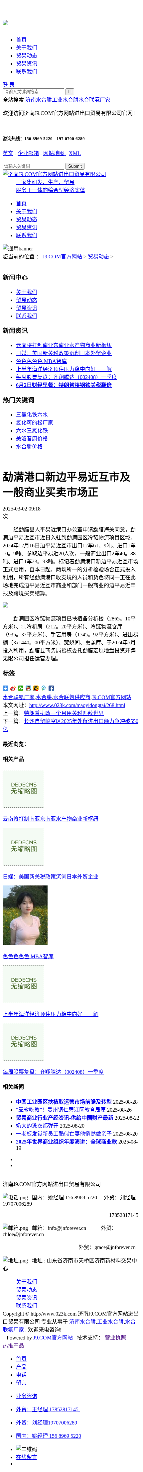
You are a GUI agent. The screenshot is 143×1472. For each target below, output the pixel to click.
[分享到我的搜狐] (36, 688)
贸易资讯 (26, 63)
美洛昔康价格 (32, 438)
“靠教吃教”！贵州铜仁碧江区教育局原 (61, 1110)
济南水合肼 (38, 100)
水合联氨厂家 (94, 100)
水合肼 (44, 697)
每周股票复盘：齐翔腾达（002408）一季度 (66, 377)
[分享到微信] (21, 688)
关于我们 (26, 47)
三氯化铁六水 (32, 414)
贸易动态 (26, 55)
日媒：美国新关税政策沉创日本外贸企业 (64, 353)
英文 (8, 153)
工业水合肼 (65, 100)
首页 (21, 40)
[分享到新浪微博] (13, 688)
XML (75, 153)
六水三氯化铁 (32, 430)
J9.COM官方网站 (62, 256)
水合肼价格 (29, 446)
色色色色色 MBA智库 (41, 361)
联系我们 (26, 71)
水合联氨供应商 (71, 697)
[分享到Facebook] (51, 688)
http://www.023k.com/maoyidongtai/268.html (77, 705)
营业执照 (115, 1337)
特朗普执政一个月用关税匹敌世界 (64, 713)
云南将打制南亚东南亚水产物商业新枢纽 (64, 345)
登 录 (9, 85)
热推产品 (13, 1345)
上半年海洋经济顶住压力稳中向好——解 (64, 369)
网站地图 (54, 153)
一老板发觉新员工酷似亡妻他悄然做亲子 (64, 1134)
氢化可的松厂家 (34, 422)
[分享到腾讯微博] (44, 688)
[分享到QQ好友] (28, 688)
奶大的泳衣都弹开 (37, 1126)
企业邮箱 (28, 153)
